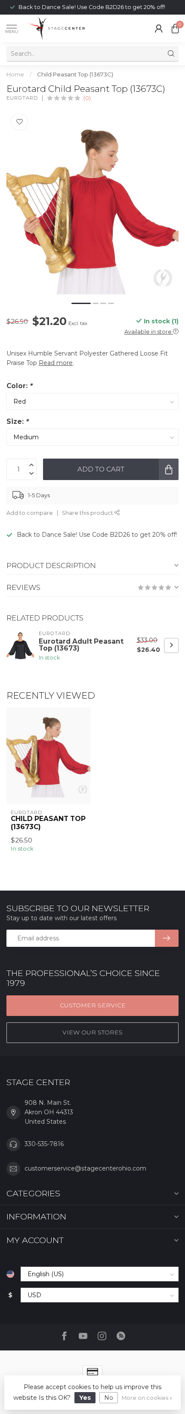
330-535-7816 (44, 1144)
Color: (19, 386)
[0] (175, 28)
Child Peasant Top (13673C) (75, 74)
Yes (85, 1398)
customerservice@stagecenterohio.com (85, 1168)
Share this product (88, 513)
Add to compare (29, 513)
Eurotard (22, 98)
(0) (87, 98)
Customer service (93, 1005)
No (108, 1398)
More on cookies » (147, 1398)
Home (15, 74)
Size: (17, 421)
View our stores (92, 1032)
